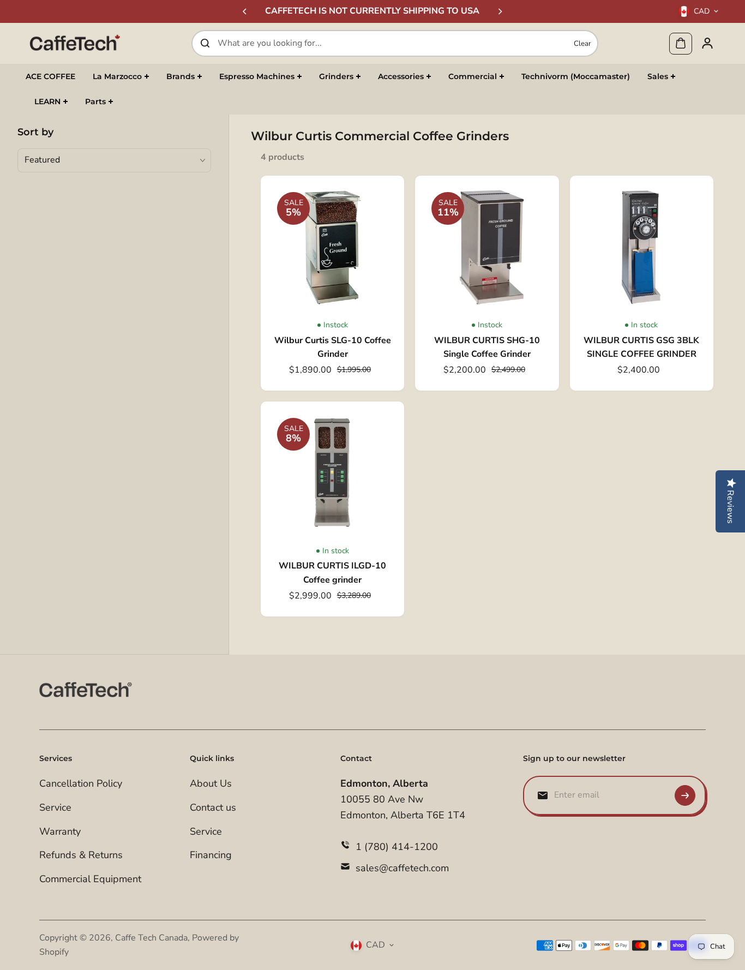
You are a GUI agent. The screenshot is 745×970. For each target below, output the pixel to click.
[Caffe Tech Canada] (75, 43)
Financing (211, 854)
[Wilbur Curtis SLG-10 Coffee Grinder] (332, 247)
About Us (211, 783)
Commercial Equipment (90, 878)
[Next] (499, 11)
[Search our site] (205, 43)
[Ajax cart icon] (680, 43)
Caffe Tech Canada (151, 938)
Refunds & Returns (81, 854)
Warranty (60, 831)
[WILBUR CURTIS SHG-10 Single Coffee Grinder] (487, 247)
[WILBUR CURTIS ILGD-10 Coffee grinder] (332, 473)
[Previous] (245, 11)
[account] (707, 43)
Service (55, 807)
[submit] (685, 795)
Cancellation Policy (80, 783)
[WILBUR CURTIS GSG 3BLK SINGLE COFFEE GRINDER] (641, 247)
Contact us (213, 807)
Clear (582, 43)
